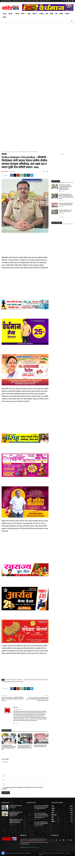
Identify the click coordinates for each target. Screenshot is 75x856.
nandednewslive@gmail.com (32, 847)
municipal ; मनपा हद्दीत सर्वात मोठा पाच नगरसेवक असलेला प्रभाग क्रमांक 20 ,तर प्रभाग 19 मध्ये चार (41, 823)
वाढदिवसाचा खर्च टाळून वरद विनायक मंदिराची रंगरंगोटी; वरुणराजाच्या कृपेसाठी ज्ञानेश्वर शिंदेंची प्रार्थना (16, 821)
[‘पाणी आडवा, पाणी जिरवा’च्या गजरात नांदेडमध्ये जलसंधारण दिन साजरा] (54, 212)
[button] (71, 21)
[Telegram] (68, 1)
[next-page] (5, 753)
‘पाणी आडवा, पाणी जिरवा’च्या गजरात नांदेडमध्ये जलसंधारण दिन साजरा (65, 211)
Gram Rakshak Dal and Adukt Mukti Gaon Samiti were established (35, 679)
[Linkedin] (66, 1)
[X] (70, 1)
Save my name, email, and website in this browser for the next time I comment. (22, 788)
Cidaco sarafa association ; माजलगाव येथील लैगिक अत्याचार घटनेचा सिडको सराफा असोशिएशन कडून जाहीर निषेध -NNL (13, 699)
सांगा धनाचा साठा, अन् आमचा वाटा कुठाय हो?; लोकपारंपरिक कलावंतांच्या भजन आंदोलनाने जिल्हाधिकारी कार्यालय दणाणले (25, 747)
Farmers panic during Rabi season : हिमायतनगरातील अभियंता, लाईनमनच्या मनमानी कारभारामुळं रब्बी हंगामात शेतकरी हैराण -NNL (41, 815)
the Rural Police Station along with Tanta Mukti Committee (12, 681)
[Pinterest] (18, 175)
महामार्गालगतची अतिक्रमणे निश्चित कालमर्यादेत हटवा (15, 806)
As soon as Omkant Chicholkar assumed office (13, 679)
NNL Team (6, 171)
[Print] (28, 175)
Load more (62, 217)
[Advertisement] (37, 33)
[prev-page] (2, 753)
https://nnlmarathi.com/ (17, 709)
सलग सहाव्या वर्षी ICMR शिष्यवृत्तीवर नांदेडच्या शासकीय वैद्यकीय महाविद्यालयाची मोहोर (16, 813)
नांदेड (5, 153)
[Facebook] (62, 1)
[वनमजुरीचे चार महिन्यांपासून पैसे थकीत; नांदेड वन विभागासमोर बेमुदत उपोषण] (41, 738)
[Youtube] (72, 1)
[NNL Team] (3, 171)
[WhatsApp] (21, 175)
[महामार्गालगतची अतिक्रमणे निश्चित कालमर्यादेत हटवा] (5, 807)
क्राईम (6, 152)
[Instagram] (64, 1)
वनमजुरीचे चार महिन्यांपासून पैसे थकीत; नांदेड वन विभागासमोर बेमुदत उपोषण (40, 746)
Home (3, 152)
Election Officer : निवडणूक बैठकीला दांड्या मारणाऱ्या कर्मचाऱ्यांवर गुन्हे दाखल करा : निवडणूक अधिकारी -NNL (41, 807)
